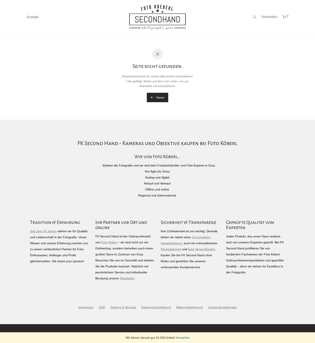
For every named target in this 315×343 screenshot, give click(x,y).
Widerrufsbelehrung (189, 307)
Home (159, 97)
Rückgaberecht (171, 249)
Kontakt (32, 17)
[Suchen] (254, 17)
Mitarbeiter (127, 278)
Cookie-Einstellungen (222, 307)
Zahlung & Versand (123, 307)
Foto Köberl (109, 242)
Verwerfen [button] (183, 337)
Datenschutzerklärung (156, 307)
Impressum (86, 307)
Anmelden (269, 17)
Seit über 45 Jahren (43, 231)
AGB (102, 307)
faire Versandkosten (201, 249)
